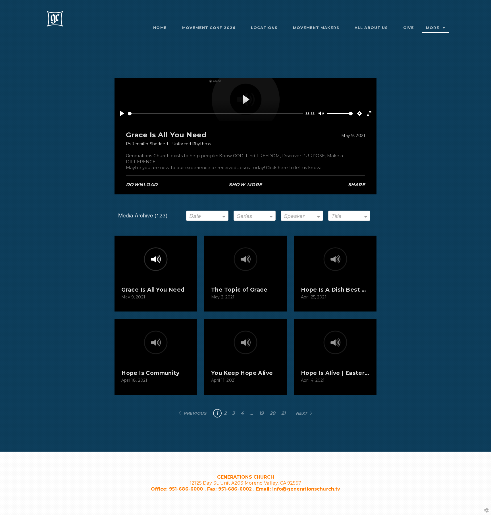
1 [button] (217, 413)
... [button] (251, 413)
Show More (245, 184)
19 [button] (261, 413)
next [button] (301, 413)
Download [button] (142, 184)
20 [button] (273, 413)
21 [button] (283, 413)
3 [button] (233, 413)
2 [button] (225, 413)
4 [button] (242, 413)
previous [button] (195, 413)
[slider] (215, 113)
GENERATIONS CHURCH (245, 477)
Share (356, 184)
